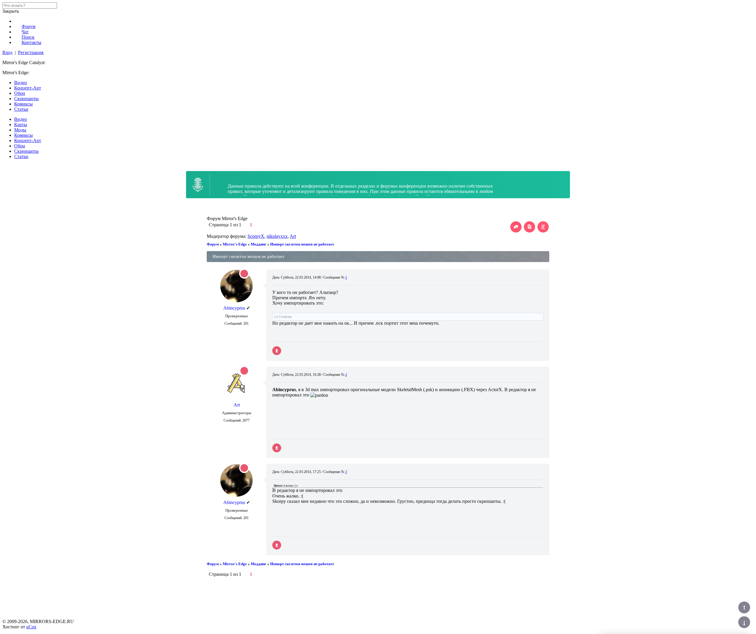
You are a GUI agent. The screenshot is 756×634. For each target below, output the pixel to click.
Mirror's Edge (235, 244)
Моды (20, 129)
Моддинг (258, 244)
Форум (28, 26)
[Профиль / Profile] (276, 350)
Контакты (31, 42)
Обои (19, 93)
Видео (20, 82)
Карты (20, 124)
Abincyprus (234, 308)
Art (293, 236)
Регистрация (30, 52)
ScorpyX (255, 236)
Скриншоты (26, 98)
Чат (25, 31)
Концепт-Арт (27, 87)
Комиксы (23, 103)
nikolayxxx (277, 236)
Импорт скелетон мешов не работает (302, 244)
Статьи (21, 109)
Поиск (28, 37)
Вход (7, 52)
